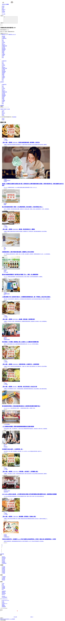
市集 (3, 8)
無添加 (5, 248)
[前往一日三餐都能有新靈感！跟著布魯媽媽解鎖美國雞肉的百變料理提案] (11, 423)
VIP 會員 (3, 573)
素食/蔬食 (3, 44)
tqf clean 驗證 (6, 272)
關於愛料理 (4, 593)
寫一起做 (8, 109)
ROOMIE (3, 586)
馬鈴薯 (3, 55)
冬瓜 (3, 56)
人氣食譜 (3, 37)
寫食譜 (5, 109)
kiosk (4, 294)
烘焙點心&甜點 (4, 68)
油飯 (3, 40)
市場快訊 (5, 179)
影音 (3, 589)
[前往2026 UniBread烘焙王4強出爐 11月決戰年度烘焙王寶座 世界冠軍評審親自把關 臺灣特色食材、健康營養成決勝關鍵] (11, 488)
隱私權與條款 (4, 563)
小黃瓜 (3, 53)
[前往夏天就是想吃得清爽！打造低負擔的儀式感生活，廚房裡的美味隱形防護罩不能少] (11, 403)
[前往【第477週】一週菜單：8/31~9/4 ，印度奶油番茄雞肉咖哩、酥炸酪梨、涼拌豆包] (11, 137)
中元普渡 (3, 42)
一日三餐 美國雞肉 (7, 424)
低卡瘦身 (3, 69)
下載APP (2, 15)
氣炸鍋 (3, 51)
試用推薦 (3, 11)
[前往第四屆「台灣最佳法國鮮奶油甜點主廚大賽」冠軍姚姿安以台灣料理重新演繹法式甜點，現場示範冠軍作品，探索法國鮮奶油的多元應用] (26, 178)
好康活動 (3, 588)
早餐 (3, 43)
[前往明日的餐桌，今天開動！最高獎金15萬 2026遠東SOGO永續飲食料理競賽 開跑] (11, 336)
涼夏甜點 (3, 54)
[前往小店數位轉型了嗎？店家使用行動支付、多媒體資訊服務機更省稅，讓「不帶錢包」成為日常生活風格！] (11, 291)
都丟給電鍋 (4, 71)
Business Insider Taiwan (5, 600)
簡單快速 (3, 50)
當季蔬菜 (5, 203)
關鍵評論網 (4, 606)
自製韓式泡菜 (4, 38)
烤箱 (3, 57)
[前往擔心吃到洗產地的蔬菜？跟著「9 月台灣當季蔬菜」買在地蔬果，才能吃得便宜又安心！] (11, 202)
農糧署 (5, 204)
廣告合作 (3, 594)
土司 (4, 249)
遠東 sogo (5, 338)
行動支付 (5, 292)
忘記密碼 (3, 567)
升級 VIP (3, 12)
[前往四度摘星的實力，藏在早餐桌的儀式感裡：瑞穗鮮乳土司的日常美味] (11, 246)
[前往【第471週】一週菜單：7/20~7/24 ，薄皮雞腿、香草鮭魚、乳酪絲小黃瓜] (11, 511)
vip (4, 138)
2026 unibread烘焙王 (7, 490)
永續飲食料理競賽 (7, 339)
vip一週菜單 (6, 140)
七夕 (3, 39)
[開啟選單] (11, 19)
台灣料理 (5, 181)
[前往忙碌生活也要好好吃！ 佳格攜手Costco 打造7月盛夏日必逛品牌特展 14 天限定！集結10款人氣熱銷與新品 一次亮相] (11, 533)
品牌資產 (3, 562)
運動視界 (3, 605)
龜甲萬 (5, 271)
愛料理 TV (3, 9)
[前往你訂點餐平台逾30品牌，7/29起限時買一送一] (11, 443)
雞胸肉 (3, 52)
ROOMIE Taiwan (4, 603)
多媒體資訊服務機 (7, 293)
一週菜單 (5, 139)
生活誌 (3, 7)
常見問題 (3, 566)
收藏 (2, 109)
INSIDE (3, 602)
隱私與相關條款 (4, 597)
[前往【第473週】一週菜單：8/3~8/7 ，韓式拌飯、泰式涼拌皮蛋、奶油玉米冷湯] (11, 381)
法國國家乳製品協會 (7, 180)
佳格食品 (5, 535)
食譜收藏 (3, 572)
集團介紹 (3, 556)
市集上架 (3, 596)
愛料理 (3, 118)
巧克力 (3, 41)
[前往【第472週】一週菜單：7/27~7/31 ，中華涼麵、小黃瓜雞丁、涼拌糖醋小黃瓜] (11, 466)
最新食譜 (3, 36)
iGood (3, 10)
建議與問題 (4, 591)
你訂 (4, 445)
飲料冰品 (3, 70)
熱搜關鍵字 (2, 105)
